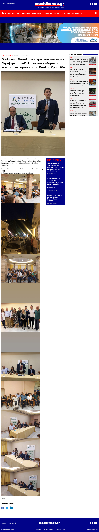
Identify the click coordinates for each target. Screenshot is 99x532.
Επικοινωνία (13, 523)
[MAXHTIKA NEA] (49, 5)
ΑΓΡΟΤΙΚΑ (70, 13)
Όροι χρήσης (37, 529)
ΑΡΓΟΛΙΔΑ (15, 13)
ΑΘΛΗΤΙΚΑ (78, 13)
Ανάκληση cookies (60, 529)
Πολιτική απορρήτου (48, 529)
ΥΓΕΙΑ (63, 13)
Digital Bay (95, 529)
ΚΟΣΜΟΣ (57, 13)
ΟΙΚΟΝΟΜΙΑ (48, 13)
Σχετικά (3, 523)
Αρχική (3, 13)
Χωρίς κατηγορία (7, 55)
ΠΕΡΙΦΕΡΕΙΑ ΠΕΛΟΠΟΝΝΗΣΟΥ (32, 13)
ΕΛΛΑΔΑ (8, 13)
